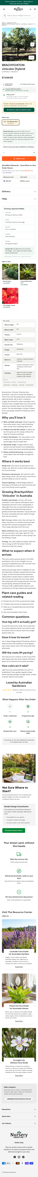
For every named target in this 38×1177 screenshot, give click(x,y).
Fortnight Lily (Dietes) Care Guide (19, 1061)
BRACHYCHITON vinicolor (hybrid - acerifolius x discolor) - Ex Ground (18, 24)
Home (3, 22)
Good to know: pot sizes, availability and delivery (18, 147)
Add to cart (20, 159)
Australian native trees (19, 612)
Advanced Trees (11, 22)
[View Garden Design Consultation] (19, 768)
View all (5, 916)
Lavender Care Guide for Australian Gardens (19, 952)
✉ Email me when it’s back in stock (19, 110)
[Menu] (4, 9)
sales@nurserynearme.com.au (19, 1099)
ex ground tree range (27, 601)
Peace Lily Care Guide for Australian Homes (19, 1007)
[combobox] (19, 15)
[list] (19, 44)
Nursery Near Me (11, 1172)
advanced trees (28, 604)
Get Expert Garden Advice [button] (13, 830)
